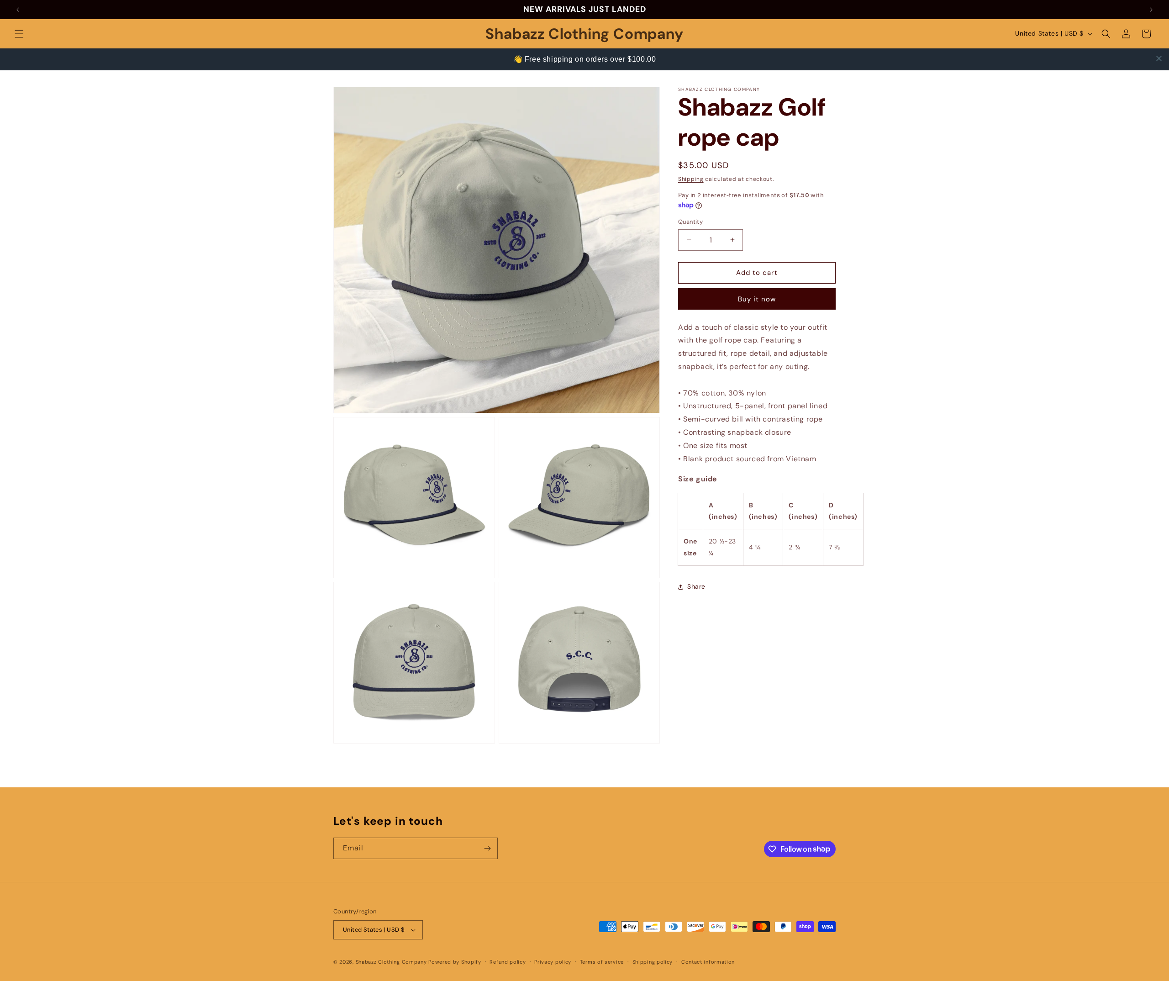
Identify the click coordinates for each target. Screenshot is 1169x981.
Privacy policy (552, 962)
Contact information (708, 962)
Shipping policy (652, 962)
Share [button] (696, 586)
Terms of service (602, 962)
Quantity (690, 222)
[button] (19, 34)
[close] (1159, 58)
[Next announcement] (1151, 9)
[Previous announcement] (18, 9)
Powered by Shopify (454, 962)
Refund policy (508, 962)
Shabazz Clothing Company (391, 962)
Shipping (691, 179)
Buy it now (757, 298)
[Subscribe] (487, 848)
